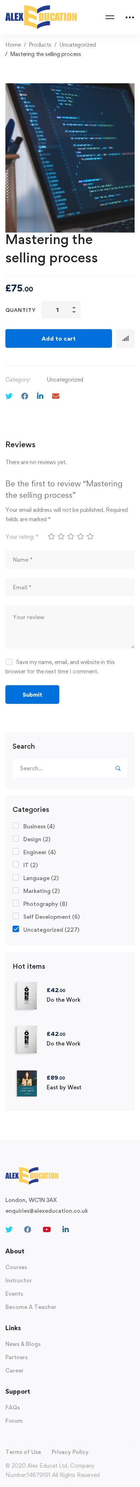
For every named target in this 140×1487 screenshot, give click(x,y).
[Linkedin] (40, 396)
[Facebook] (25, 396)
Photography (45, 904)
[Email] (55, 396)
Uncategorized (77, 44)
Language (41, 878)
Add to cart (59, 338)
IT (30, 865)
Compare (125, 338)
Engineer (39, 852)
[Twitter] (9, 396)
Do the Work (63, 999)
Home (13, 44)
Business (39, 826)
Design (36, 839)
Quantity (20, 310)
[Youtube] (47, 1229)
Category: (18, 379)
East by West (64, 1087)
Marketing (41, 891)
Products (40, 44)
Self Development (51, 916)
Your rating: (21, 536)
